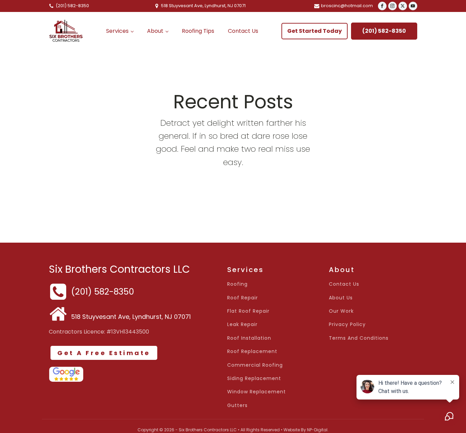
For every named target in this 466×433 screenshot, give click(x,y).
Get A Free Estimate (103, 353)
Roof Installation (249, 338)
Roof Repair (242, 297)
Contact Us (243, 31)
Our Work (341, 311)
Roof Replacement (252, 351)
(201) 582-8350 (384, 31)
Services (117, 31)
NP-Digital (317, 430)
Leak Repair (242, 324)
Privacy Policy (347, 324)
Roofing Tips (198, 31)
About (155, 31)
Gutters (237, 405)
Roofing (237, 284)
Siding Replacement (254, 378)
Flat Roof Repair (248, 311)
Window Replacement (256, 391)
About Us (341, 297)
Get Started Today (314, 31)
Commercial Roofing (255, 365)
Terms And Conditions (359, 338)
